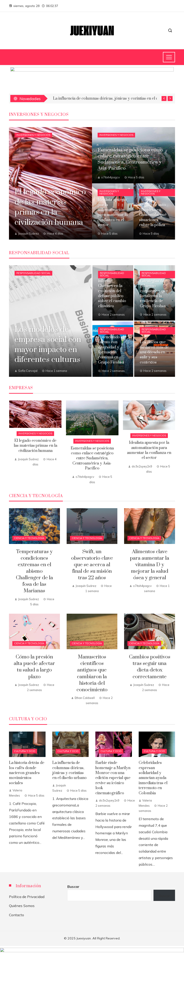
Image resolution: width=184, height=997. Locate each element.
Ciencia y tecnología (29, 538)
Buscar (73, 886)
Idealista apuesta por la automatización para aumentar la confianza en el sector (149, 450)
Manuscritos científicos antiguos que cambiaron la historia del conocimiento (92, 673)
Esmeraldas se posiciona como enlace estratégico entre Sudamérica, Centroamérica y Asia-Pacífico (92, 458)
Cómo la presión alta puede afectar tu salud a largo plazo (34, 667)
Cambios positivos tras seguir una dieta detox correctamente (149, 667)
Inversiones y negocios (33, 135)
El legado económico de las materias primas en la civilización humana (35, 445)
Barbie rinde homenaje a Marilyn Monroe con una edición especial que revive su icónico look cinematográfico (112, 777)
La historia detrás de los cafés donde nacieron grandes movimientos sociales (26, 773)
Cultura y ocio (24, 751)
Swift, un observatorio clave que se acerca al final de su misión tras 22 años (92, 564)
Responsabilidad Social (33, 273)
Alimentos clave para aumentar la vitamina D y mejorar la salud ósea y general (149, 564)
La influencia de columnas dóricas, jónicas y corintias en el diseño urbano (69, 770)
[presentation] (164, 98)
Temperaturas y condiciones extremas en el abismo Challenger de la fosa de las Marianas (34, 571)
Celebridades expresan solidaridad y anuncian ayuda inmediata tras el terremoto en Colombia (153, 777)
